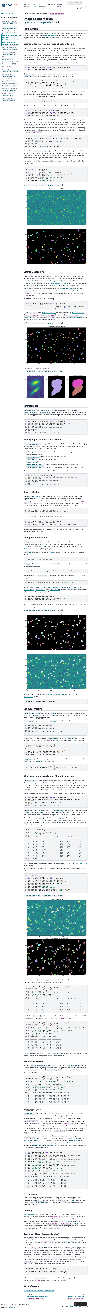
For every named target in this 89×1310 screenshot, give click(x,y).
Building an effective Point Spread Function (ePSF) (10, 63)
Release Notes (59, 5)
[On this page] (86, 5)
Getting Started (26, 5)
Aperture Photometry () (9, 53)
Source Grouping (7, 66)
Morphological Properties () (10, 48)
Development (51, 4)
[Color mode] (78, 8)
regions (45, 544)
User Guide (34, 5)
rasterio (79, 546)
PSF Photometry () (7, 58)
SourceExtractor (29, 281)
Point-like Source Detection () (10, 32)
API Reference (42, 5)
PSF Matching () (10, 70)
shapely (26, 549)
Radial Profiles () (9, 75)
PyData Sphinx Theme (76, 1306)
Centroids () (9, 27)
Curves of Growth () (9, 80)
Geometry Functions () (9, 99)
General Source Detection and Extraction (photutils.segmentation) (11, 38)
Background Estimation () (10, 22)
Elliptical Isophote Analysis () (10, 85)
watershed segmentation (59, 283)
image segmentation (50, 35)
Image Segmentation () (10, 43)
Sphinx (13, 1307)
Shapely (53, 552)
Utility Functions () (8, 94)
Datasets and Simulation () (9, 89)
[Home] (25, 14)
